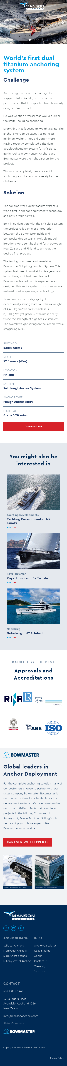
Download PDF (33, 426)
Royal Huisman (16, 573)
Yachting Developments (23, 515)
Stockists (39, 971)
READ (10, 527)
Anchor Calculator (45, 945)
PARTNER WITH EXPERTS (27, 842)
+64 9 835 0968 (13, 991)
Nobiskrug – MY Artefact (25, 633)
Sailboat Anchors (13, 945)
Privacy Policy (57, 1058)
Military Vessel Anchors (17, 961)
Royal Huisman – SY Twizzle (27, 578)
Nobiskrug (13, 629)
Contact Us (41, 961)
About (38, 956)
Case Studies (42, 951)
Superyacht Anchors (15, 956)
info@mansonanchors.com (20, 1016)
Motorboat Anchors (15, 951)
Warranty (39, 966)
